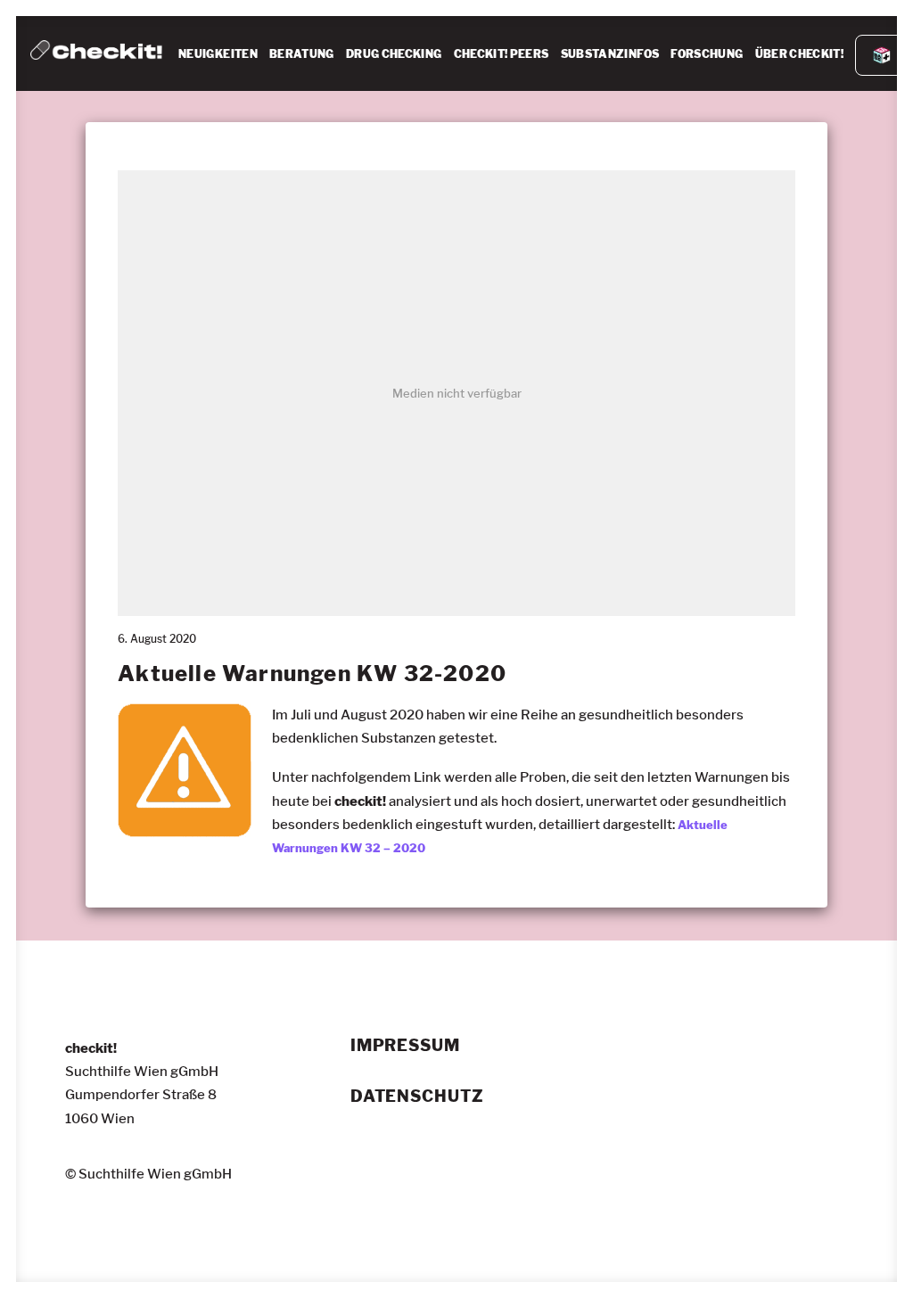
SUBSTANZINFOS (610, 54)
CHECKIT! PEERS (501, 54)
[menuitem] (218, 54)
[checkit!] (96, 53)
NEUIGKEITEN (218, 54)
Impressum (405, 1046)
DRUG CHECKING (394, 54)
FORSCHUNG (706, 54)
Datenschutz (417, 1096)
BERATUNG (301, 54)
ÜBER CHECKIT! (799, 54)
